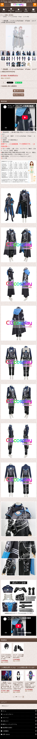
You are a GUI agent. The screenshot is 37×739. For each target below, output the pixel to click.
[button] (2, 4)
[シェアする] (3, 83)
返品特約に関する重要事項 (9, 86)
